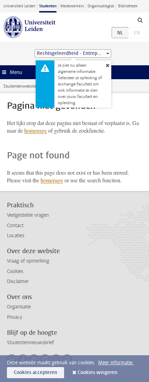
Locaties (15, 235)
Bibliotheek (128, 6)
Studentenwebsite (20, 86)
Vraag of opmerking (28, 261)
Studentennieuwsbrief (30, 342)
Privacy (14, 317)
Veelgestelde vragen (28, 215)
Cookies (15, 271)
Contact (15, 225)
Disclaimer (18, 281)
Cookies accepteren (35, 372)
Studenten (47, 6)
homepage (35, 130)
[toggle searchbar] (140, 19)
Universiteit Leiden (19, 6)
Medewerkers (72, 6)
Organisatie (19, 307)
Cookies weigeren (97, 372)
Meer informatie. (116, 362)
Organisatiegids (101, 6)
